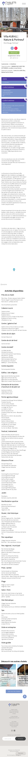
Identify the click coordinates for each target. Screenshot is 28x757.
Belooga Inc (18, 755)
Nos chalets (14, 721)
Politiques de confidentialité (14, 750)
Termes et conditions (14, 751)
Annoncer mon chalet (14, 724)
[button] (26, 22)
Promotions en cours (14, 722)
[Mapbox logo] (3, 284)
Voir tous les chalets (14, 691)
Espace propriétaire (14, 725)
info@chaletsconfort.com (14, 717)
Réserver (14, 52)
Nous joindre (14, 726)
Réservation (20, 753)
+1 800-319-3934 (14, 716)
